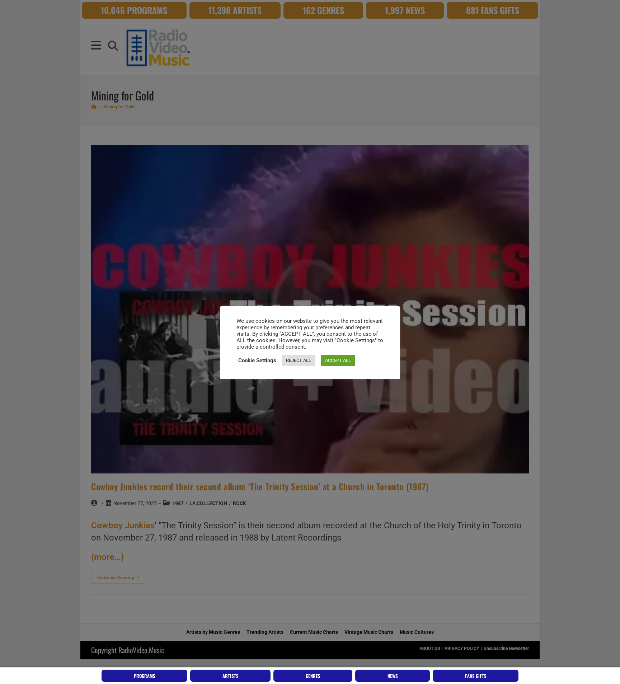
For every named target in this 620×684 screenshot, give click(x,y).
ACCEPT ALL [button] (338, 360)
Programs (144, 675)
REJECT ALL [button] (298, 360)
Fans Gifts (476, 675)
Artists (230, 675)
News (393, 675)
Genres (313, 675)
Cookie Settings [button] (257, 360)
